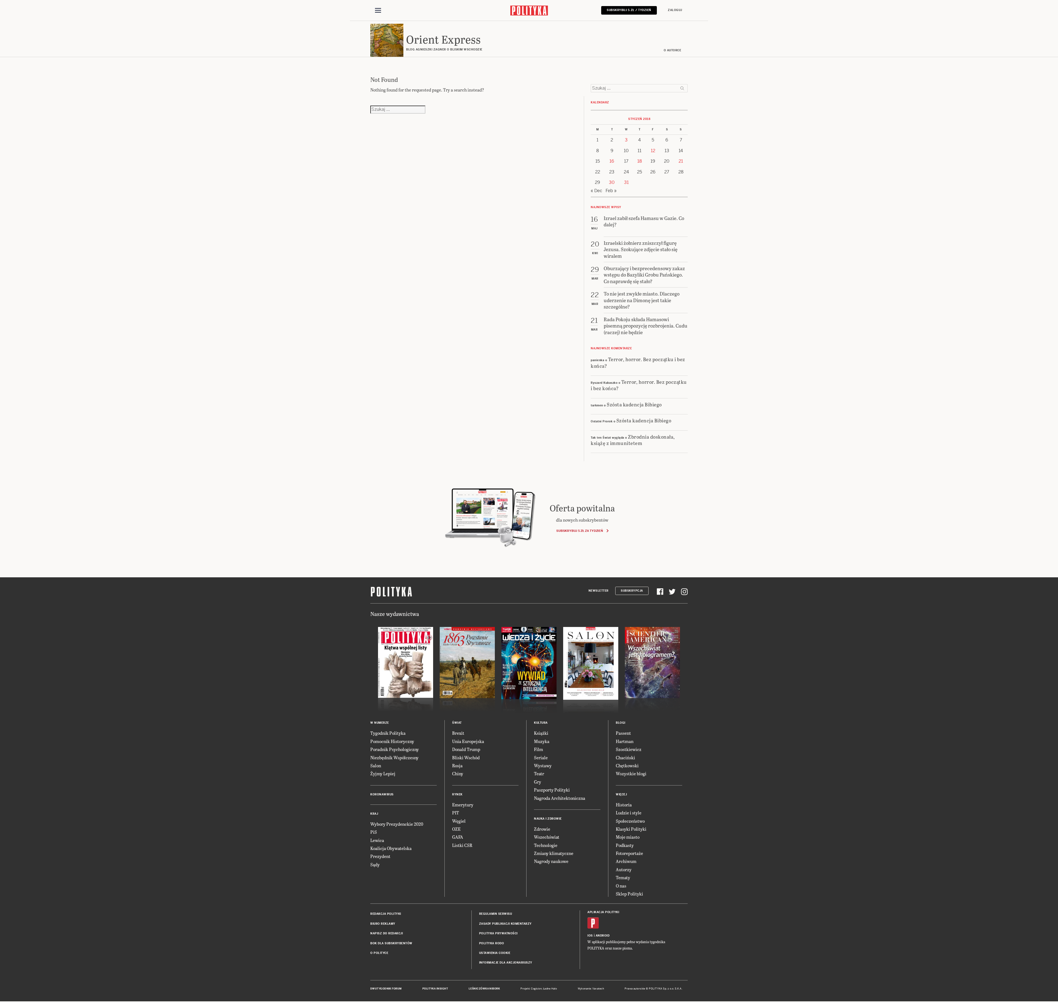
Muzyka (541, 741)
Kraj (374, 814)
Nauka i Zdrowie (548, 818)
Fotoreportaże (629, 853)
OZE (456, 829)
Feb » (611, 191)
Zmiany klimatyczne (553, 853)
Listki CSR (462, 845)
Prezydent (380, 856)
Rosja (457, 765)
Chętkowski (627, 765)
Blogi (620, 723)
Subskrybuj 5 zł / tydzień (629, 10)
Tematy (623, 877)
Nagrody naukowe (551, 861)
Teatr (539, 773)
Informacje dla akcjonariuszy (505, 962)
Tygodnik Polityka (388, 733)
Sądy (375, 864)
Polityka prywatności (498, 933)
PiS (373, 832)
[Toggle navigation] (378, 10)
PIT (455, 812)
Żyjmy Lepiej (382, 773)
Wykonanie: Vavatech (591, 988)
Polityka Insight (435, 988)
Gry (537, 782)
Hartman (624, 741)
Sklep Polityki (629, 894)
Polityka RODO (491, 943)
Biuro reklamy (382, 924)
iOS (590, 935)
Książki (541, 733)
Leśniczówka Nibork (484, 988)
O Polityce (379, 953)
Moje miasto (627, 837)
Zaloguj (675, 10)
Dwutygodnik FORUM (386, 988)
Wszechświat (546, 837)
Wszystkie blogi (631, 773)
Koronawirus (382, 794)
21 (681, 161)
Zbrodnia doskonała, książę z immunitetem (633, 439)
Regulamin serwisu (495, 914)
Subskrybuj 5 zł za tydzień (579, 531)
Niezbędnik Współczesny (394, 757)
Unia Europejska (468, 741)
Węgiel (459, 821)
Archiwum (626, 861)
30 (612, 182)
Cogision (536, 988)
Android (603, 935)
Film (538, 749)
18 (639, 161)
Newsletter (599, 590)
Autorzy (623, 869)
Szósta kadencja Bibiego (634, 404)
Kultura (541, 723)
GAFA (457, 837)
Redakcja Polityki (385, 914)
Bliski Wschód (466, 757)
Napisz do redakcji (386, 933)
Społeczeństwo (630, 821)
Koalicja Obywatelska (391, 848)
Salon (375, 765)
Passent (623, 733)
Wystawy (543, 765)
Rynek (457, 794)
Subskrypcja (632, 590)
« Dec (596, 191)
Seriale (541, 757)
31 (626, 182)
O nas (621, 886)
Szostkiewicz (628, 749)
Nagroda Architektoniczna (559, 798)
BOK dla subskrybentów (391, 943)
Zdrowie (542, 829)
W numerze (379, 723)
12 (653, 151)
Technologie (545, 845)
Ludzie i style (628, 812)
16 (611, 161)
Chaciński (625, 757)
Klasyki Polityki (631, 829)
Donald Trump (466, 749)
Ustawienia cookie (495, 953)
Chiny (457, 773)
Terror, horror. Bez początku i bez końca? (638, 362)
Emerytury (462, 804)
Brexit (458, 733)
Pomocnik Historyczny (392, 741)
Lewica (377, 840)
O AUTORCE (672, 50)
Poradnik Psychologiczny (394, 749)
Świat (457, 723)
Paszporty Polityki (552, 790)
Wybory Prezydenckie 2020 (396, 824)
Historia (624, 804)
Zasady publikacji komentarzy (505, 924)
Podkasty (625, 845)
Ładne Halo (550, 988)
